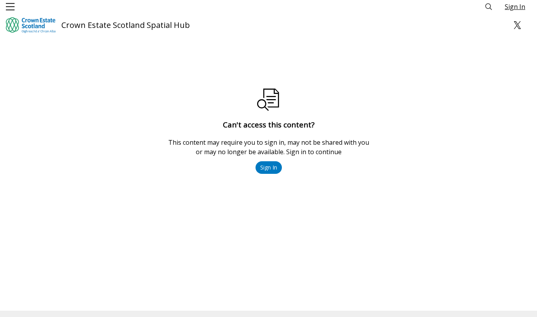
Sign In (515, 6)
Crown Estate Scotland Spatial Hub (125, 25)
